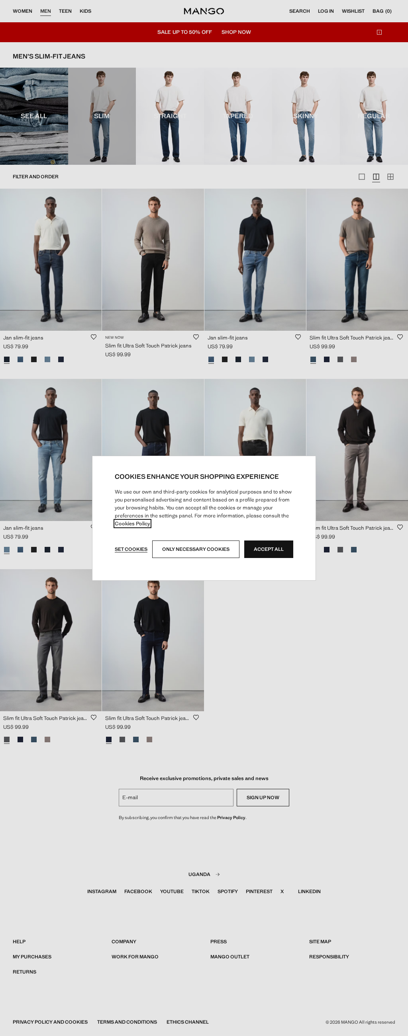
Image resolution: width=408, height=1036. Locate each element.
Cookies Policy (132, 523)
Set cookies (131, 549)
